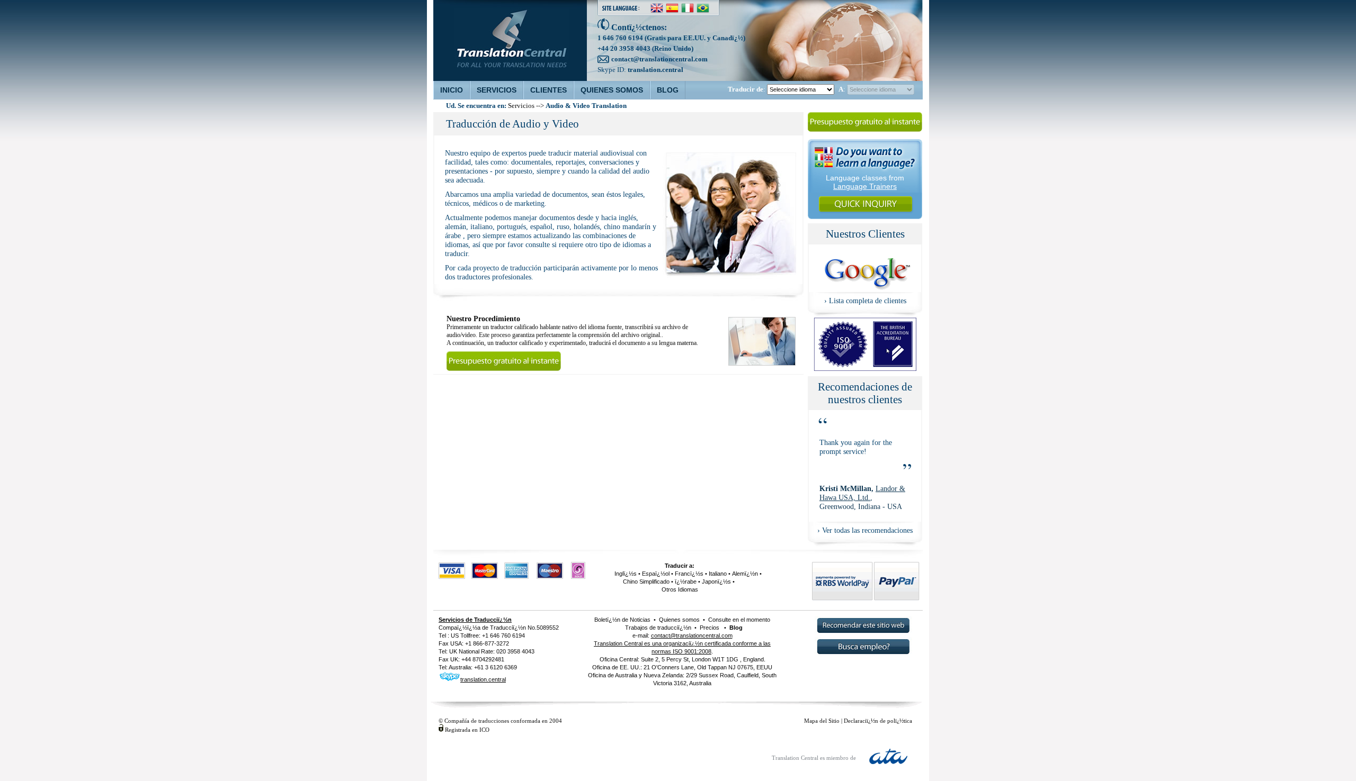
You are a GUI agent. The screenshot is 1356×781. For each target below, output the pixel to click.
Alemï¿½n (745, 573)
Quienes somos (679, 619)
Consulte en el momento (738, 619)
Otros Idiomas (680, 589)
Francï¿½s (689, 573)
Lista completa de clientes (867, 300)
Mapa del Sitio (822, 721)
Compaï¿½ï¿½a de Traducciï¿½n (482, 627)
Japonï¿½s (716, 581)
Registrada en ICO (467, 729)
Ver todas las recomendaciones (867, 530)
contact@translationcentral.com (659, 59)
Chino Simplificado (646, 581)
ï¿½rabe (686, 581)
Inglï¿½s (625, 573)
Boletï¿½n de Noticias (622, 619)
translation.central (655, 70)
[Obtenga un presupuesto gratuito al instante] (865, 130)
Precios (709, 627)
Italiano (718, 573)
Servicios (521, 106)
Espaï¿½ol (656, 573)
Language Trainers (865, 186)
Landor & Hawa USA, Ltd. (862, 493)
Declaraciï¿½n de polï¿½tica (878, 721)
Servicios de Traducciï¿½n (475, 619)
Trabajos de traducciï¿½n (658, 627)
